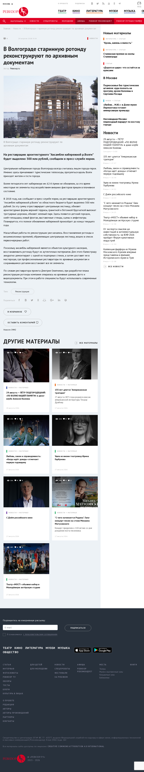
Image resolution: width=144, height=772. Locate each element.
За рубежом (61, 677)
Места (102, 664)
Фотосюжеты (10, 673)
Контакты (8, 721)
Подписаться (78, 628)
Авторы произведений (16, 713)
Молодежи (67, 21)
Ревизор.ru (15, 68)
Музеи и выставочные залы (111, 672)
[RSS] (103, 3)
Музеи (113, 11)
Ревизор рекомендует (100, 21)
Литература (94, 11)
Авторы (7, 709)
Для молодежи (39, 669)
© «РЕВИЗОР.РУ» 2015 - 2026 (36, 758)
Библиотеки (104, 677)
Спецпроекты (50, 21)
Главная (7, 28)
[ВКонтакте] (92, 3)
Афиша (81, 21)
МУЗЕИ (108, 101)
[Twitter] (97, 3)
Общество (11, 652)
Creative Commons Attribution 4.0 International (76, 746)
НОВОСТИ (94, 38)
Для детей (36, 664)
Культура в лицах (13, 693)
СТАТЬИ (109, 63)
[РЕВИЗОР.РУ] (15, 11)
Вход (139, 6)
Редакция (8, 704)
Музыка (129, 11)
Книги (133, 664)
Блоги (6, 689)
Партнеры (8, 717)
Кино (76, 11)
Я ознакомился (14, 634)
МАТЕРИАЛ (23, 388)
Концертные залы (107, 674)
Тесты (6, 685)
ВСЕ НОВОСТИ (115, 266)
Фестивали (61, 673)
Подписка (80, 3)
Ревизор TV (9, 677)
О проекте (63, 3)
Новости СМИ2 (10, 329)
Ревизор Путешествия (128, 21)
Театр (62, 11)
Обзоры (7, 681)
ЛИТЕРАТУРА (111, 39)
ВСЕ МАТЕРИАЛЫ (88, 343)
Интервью (8, 669)
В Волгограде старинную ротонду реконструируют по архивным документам (60, 28)
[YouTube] (109, 3)
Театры (102, 669)
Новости (34, 21)
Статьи (122, 39)
